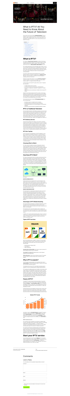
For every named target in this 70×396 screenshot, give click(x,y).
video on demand (33, 64)
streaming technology (38, 35)
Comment (25, 363)
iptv (36, 350)
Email (24, 376)
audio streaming (39, 64)
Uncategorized (23, 349)
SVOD (44, 330)
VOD (33, 249)
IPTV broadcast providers (39, 99)
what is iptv (45, 350)
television (42, 350)
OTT (36, 330)
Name (24, 372)
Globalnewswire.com (29, 319)
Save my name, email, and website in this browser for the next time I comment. (34, 384)
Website (24, 380)
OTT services (37, 340)
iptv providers (39, 350)
